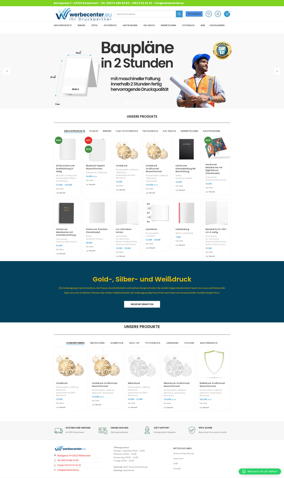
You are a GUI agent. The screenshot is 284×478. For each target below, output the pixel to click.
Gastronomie (211, 177)
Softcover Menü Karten (126, 244)
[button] (260, 471)
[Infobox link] (75, 430)
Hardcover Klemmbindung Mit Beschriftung (186, 168)
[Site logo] (83, 13)
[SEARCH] (179, 14)
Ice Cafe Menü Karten (123, 231)
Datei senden (194, 14)
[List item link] (78, 465)
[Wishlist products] (208, 14)
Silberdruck (121, 172)
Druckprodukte (62, 178)
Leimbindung (182, 229)
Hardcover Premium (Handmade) (96, 231)
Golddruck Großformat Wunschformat (154, 168)
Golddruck (121, 165)
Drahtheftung (62, 181)
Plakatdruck (91, 172)
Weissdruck (121, 178)
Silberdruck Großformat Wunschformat (177, 385)
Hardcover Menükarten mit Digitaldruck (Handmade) (213, 169)
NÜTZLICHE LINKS (182, 448)
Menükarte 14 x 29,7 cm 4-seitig (215, 231)
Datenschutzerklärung (183, 453)
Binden (73, 178)
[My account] (217, 14)
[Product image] (67, 149)
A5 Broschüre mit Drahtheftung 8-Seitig (65, 168)
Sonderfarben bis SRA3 (125, 175)
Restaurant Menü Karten (126, 241)
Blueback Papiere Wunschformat (95, 167)
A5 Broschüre (71, 175)
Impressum (178, 458)
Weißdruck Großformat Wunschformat (212, 385)
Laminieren (151, 229)
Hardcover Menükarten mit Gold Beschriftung (66, 232)
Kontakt (177, 468)
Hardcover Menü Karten (215, 180)
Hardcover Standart (184, 178)
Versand (62, 193)
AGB (175, 463)
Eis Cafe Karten (122, 239)
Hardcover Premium (94, 239)
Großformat (102, 172)
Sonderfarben (151, 181)
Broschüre (60, 175)
